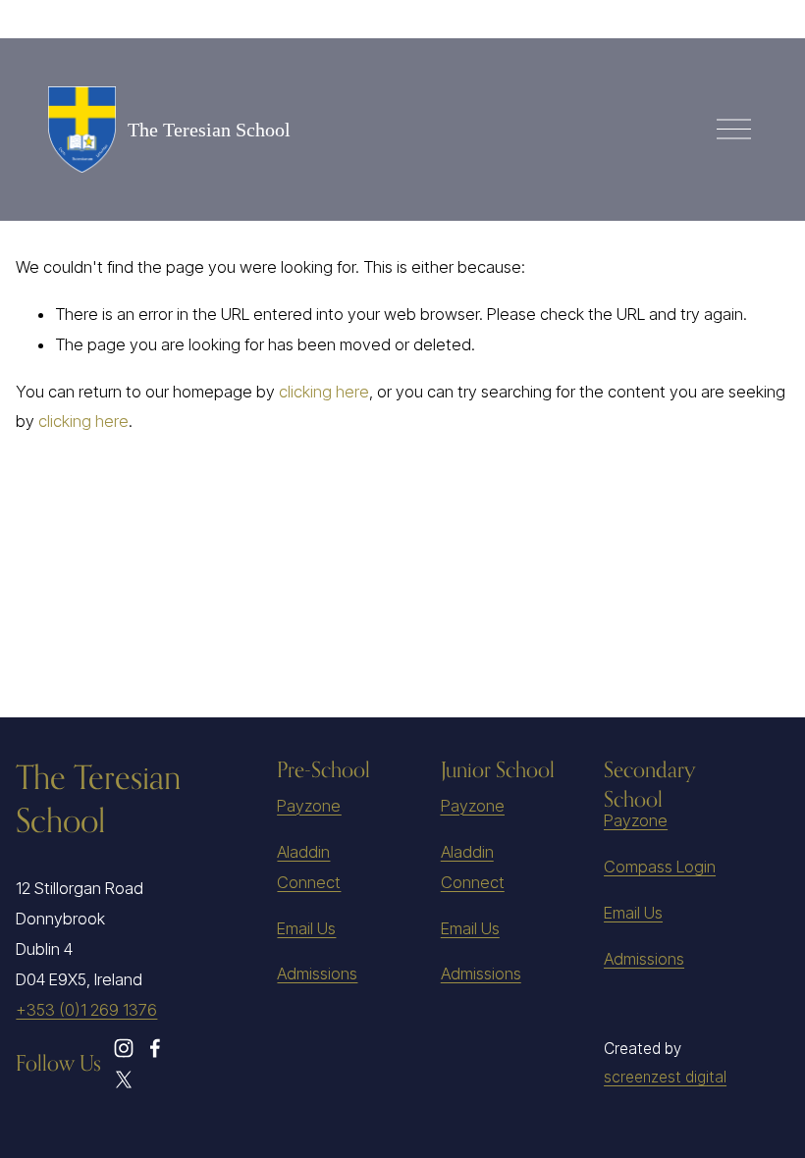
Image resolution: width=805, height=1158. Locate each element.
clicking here (324, 391)
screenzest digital (665, 1077)
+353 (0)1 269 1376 (86, 1010)
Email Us (306, 928)
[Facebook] (155, 1048)
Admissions (317, 973)
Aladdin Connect (309, 867)
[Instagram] (124, 1048)
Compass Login (660, 866)
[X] (124, 1079)
